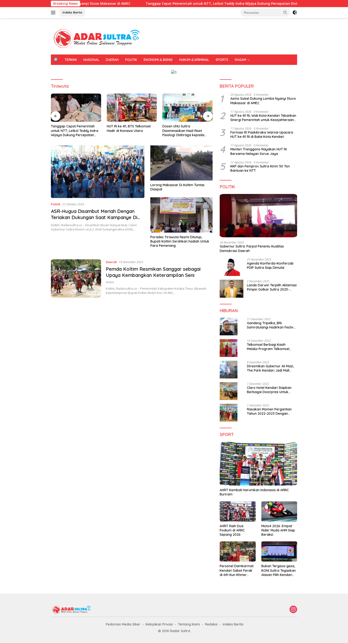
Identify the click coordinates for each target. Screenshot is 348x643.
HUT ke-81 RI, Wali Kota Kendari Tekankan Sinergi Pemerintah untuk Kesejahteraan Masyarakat (263, 117)
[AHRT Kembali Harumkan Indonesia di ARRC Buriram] (258, 464)
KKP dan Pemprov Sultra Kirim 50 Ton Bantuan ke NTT (260, 168)
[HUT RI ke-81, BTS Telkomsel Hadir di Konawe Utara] (132, 108)
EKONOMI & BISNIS (158, 60)
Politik (55, 204)
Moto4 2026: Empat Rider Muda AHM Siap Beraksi (278, 530)
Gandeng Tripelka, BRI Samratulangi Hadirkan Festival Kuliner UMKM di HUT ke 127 (271, 325)
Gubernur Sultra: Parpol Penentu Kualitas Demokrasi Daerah (252, 248)
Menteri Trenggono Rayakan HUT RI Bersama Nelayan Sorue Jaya (258, 151)
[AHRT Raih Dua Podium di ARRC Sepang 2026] (237, 511)
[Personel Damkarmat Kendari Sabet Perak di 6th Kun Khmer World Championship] (237, 551)
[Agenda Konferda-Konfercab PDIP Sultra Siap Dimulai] (231, 267)
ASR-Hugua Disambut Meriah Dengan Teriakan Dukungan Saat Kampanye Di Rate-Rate (94, 217)
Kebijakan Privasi (159, 624)
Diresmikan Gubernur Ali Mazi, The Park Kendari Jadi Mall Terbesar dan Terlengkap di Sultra (270, 368)
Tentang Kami (189, 624)
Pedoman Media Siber (123, 624)
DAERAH (112, 60)
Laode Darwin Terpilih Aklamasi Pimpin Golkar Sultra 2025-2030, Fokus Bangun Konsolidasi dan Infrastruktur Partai (272, 287)
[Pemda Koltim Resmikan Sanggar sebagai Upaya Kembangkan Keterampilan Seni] (76, 278)
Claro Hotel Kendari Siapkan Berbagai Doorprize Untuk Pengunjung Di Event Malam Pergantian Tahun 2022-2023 (270, 390)
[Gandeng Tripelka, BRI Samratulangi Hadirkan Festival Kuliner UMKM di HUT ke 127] (228, 326)
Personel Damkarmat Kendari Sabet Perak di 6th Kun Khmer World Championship (237, 570)
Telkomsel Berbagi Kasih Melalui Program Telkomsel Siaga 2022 (268, 346)
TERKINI (71, 60)
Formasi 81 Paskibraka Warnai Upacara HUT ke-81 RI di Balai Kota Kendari (261, 134)
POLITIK (131, 60)
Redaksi (211, 624)
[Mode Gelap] (294, 13)
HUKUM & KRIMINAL (194, 60)
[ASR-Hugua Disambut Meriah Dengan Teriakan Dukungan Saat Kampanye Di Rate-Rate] (97, 171)
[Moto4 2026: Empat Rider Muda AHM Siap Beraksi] (279, 511)
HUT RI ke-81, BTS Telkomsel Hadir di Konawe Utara (129, 128)
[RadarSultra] (98, 38)
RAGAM (240, 60)
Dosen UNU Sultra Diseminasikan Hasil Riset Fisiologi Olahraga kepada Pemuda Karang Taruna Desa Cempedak (186, 130)
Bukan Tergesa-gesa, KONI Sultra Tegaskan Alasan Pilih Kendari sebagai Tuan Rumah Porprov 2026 (278, 570)
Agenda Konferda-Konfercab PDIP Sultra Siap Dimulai (270, 265)
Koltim (110, 282)
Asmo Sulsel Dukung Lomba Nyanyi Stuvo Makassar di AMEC (263, 100)
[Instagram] (293, 610)
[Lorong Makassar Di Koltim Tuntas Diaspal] (181, 162)
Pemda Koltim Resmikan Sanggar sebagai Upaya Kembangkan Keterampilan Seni (153, 272)
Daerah (111, 262)
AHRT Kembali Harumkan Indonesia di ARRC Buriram (254, 492)
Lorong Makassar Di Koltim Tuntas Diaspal (177, 187)
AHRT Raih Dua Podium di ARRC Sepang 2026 (232, 530)
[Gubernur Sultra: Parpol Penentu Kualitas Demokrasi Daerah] (258, 216)
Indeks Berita (72, 12)
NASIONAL (91, 60)
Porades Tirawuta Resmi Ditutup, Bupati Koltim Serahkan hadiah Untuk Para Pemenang (179, 241)
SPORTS (222, 60)
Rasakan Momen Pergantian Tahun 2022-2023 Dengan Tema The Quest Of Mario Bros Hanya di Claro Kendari (271, 411)
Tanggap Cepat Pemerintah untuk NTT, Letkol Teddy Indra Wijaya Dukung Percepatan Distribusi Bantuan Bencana (216, 3)
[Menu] (54, 13)
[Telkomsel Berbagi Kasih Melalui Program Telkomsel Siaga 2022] (228, 348)
